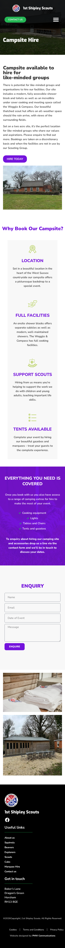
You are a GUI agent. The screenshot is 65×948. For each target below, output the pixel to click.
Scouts (8, 857)
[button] (55, 19)
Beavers (9, 847)
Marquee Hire (12, 866)
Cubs (7, 862)
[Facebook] (7, 820)
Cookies (13, 929)
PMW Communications (43, 935)
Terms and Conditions (33, 929)
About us (10, 837)
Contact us (10, 871)
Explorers (10, 852)
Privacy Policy (56, 929)
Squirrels (10, 842)
